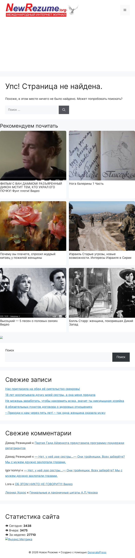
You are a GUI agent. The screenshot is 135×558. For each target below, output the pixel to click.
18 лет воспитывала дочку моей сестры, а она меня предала (50, 395)
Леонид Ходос (15, 492)
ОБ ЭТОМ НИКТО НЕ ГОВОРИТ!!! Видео (44, 484)
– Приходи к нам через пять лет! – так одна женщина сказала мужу (55, 413)
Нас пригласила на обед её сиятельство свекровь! (42, 389)
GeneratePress (97, 552)
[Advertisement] (67, 46)
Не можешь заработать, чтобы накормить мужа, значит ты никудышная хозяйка (64, 401)
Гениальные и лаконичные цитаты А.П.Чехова (64, 492)
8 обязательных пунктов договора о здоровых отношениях (48, 407)
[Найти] (64, 110)
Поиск (9, 350)
